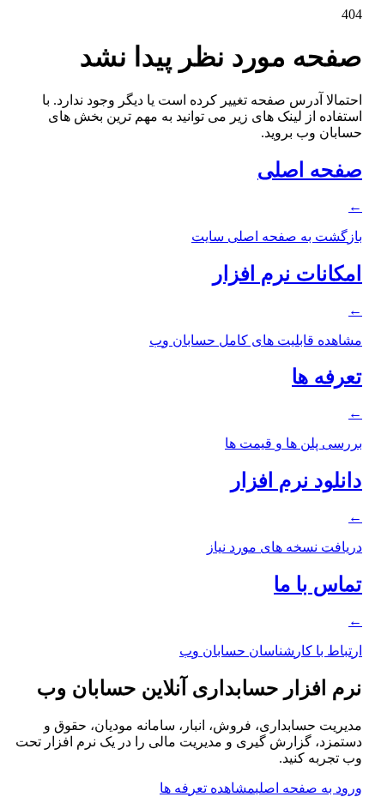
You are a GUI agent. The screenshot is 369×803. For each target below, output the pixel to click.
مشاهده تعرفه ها (207, 788)
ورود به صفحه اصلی (308, 788)
